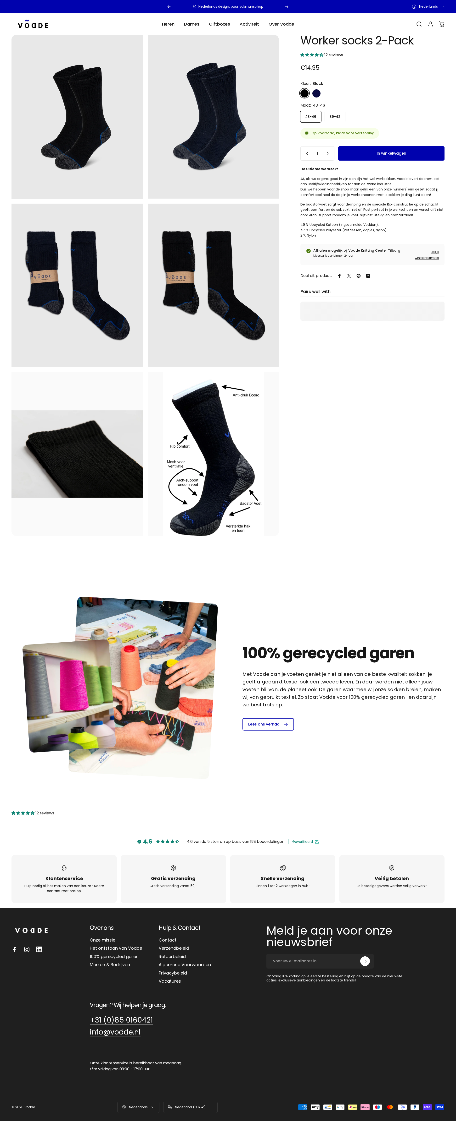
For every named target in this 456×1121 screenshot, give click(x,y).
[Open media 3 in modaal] (77, 286)
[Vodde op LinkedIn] (39, 949)
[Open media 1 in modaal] (213, 117)
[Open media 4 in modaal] (213, 286)
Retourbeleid (172, 956)
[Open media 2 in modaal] (77, 117)
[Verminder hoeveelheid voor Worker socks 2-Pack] (306, 153)
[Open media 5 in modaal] (77, 454)
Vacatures (170, 981)
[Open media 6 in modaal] (213, 454)
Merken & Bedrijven (110, 965)
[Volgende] (286, 6)
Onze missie (102, 940)
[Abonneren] (365, 961)
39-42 (335, 116)
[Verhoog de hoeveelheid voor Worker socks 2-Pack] (328, 153)
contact (54, 890)
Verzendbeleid (174, 948)
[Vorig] (169, 6)
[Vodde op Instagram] (27, 949)
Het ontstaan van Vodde (116, 948)
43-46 (310, 116)
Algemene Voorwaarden (185, 965)
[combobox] (428, 6)
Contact (167, 940)
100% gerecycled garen (114, 956)
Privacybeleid (173, 973)
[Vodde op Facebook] (14, 949)
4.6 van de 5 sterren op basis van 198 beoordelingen (235, 841)
